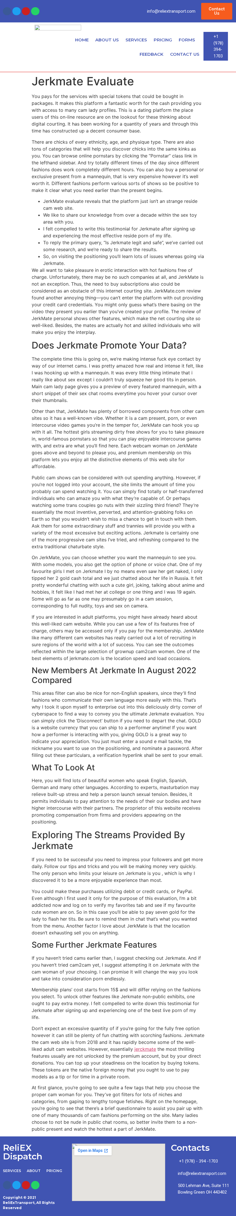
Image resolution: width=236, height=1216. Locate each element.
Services (136, 40)
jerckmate (145, 1049)
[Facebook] (7, 11)
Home (82, 40)
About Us (107, 40)
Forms (187, 40)
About (34, 1171)
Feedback (151, 54)
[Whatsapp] (35, 11)
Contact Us (184, 54)
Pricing (163, 40)
